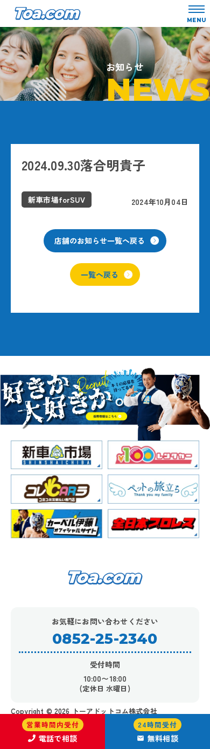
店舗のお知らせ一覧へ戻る (99, 240)
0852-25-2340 (104, 638)
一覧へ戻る (99, 274)
